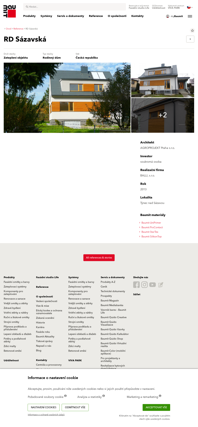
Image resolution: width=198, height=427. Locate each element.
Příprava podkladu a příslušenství (15, 328)
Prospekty (106, 296)
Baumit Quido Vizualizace (108, 323)
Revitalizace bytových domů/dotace (113, 367)
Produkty (9, 277)
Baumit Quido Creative (114, 317)
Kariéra (40, 327)
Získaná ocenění (45, 318)
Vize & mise (42, 306)
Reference (42, 287)
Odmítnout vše (75, 407)
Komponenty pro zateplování (13, 292)
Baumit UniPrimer (151, 223)
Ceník (104, 287)
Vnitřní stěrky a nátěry (16, 313)
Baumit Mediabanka (112, 305)
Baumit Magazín (110, 300)
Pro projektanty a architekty (110, 359)
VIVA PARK (75, 360)
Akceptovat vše (156, 407)
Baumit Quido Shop (112, 339)
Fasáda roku (43, 332)
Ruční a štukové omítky (16, 317)
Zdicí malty (10, 346)
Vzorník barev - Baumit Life (113, 311)
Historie (40, 322)
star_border (192, 30)
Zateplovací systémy (15, 287)
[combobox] (74, 7)
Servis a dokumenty (113, 277)
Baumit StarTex (149, 232)
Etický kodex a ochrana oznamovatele (49, 312)
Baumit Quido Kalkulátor (115, 334)
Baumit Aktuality (45, 336)
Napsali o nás (43, 346)
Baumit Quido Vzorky (113, 329)
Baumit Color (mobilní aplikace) (113, 352)
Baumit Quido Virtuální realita (113, 344)
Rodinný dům (52, 57)
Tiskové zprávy (44, 341)
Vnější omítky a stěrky (16, 303)
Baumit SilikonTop (151, 236)
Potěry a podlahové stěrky (15, 340)
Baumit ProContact (152, 227)
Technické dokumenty (113, 291)
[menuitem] (139, 7)
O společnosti (44, 296)
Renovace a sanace (14, 299)
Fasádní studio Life (47, 277)
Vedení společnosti (46, 301)
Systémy (73, 277)
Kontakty (41, 360)
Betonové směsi (13, 351)
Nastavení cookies (43, 407)
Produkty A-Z (108, 282)
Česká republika (87, 57)
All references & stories (99, 258)
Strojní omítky (11, 322)
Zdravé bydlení (12, 308)
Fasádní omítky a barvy (17, 282)
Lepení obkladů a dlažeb (17, 334)
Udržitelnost (11, 360)
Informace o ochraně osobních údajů (46, 415)
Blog (38, 350)
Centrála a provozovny (49, 365)
